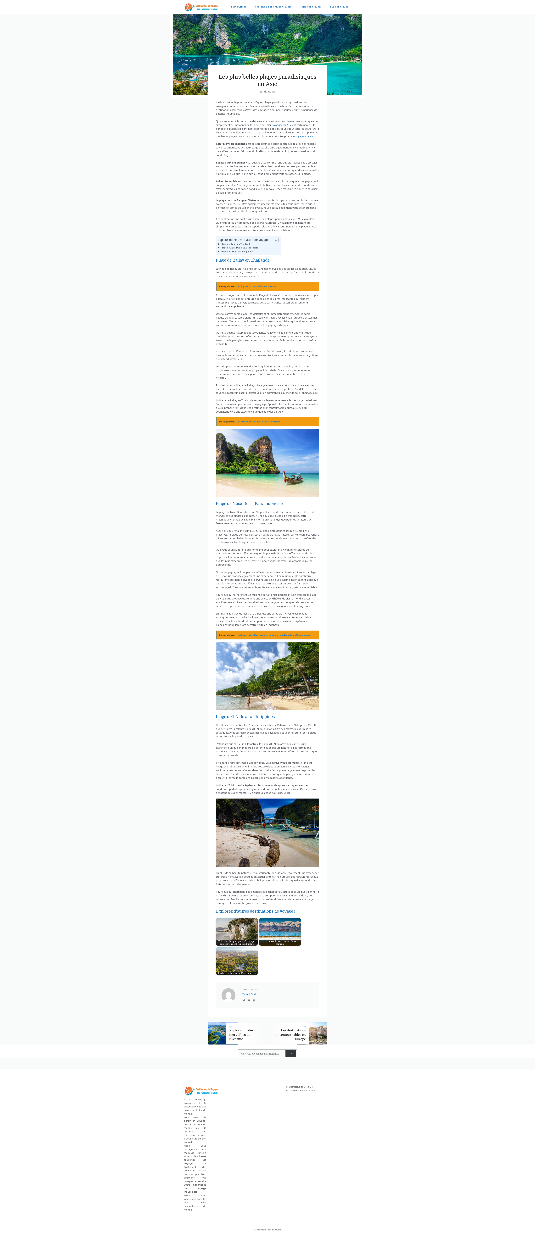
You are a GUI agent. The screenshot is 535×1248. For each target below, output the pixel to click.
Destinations (238, 7)
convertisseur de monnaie (299, 1087)
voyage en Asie (304, 136)
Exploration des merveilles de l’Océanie (241, 1035)
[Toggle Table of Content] (275, 239)
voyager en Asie (282, 125)
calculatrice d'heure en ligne (301, 1091)
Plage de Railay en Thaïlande (236, 244)
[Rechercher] (290, 1053)
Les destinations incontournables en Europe (291, 1035)
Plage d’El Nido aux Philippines (237, 251)
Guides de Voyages (311, 7)
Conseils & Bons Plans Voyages (273, 7)
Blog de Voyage (339, 7)
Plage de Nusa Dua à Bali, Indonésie (239, 247)
